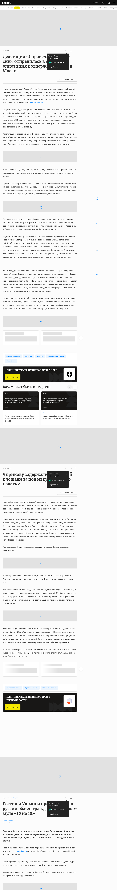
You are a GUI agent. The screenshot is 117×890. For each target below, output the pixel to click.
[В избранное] (36, 430)
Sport (76, 8)
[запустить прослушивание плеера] (66, 44)
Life (62, 8)
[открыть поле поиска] (109, 3)
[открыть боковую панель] (103, 3)
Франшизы (36, 8)
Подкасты (47, 8)
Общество (46, 431)
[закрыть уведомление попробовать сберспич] (66, 51)
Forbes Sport (9, 431)
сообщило (22, 869)
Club (99, 8)
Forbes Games (10, 8)
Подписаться (12, 395)
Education (92, 8)
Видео (55, 8)
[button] (114, 3)
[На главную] (6, 3)
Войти (95, 3)
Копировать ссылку (68, 73)
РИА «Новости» (36, 96)
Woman (69, 8)
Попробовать (53, 61)
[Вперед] (81, 356)
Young (83, 8)
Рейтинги (26, 8)
